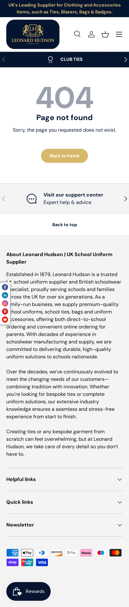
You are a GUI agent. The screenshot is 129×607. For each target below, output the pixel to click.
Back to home (64, 155)
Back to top (64, 224)
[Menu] (119, 34)
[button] (105, 34)
